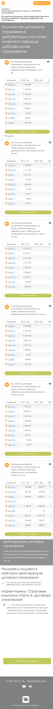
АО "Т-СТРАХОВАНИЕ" (18, 444)
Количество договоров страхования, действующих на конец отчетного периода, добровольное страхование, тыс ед (26, 67)
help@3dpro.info (36, 681)
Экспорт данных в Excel (27, 131)
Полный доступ (42, 3)
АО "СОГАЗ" (13, 103)
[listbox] (48, 61)
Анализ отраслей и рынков (26, 705)
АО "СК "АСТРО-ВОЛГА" (19, 113)
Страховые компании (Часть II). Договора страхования (21, 11)
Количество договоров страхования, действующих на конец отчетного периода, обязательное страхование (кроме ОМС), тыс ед (28, 389)
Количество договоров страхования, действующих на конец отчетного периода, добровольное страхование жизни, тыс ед (28, 148)
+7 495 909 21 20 (14, 681)
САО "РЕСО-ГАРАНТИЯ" (18, 272)
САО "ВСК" (13, 98)
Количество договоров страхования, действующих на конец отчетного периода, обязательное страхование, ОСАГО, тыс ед (25, 469)
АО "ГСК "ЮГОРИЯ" (16, 435)
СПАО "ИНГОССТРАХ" (18, 122)
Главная (5, 8)
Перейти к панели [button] (27, 661)
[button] (24, 686)
